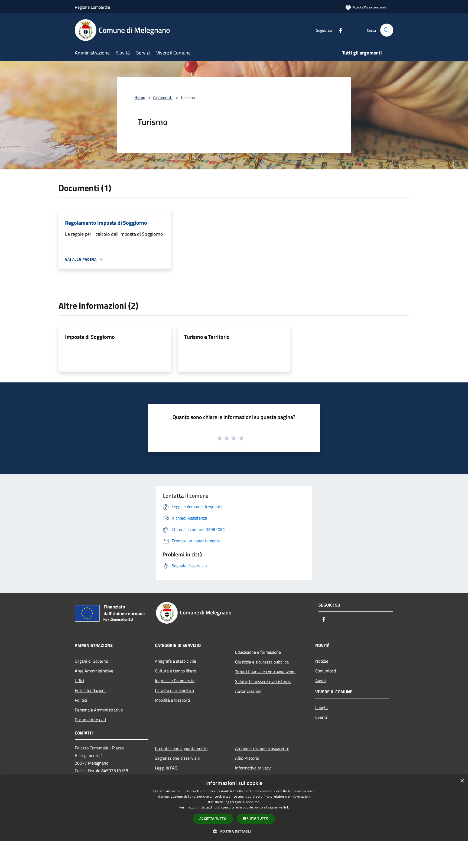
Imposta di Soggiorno (90, 337)
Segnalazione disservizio (177, 758)
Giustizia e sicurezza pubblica (262, 662)
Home (139, 97)
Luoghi (321, 707)
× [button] (462, 781)
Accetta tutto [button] (213, 818)
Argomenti (163, 97)
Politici (81, 700)
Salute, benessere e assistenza (263, 681)
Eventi (321, 717)
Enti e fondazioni (90, 690)
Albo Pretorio (247, 758)
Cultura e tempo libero (175, 671)
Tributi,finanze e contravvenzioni (265, 671)
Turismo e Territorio (207, 337)
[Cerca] (386, 30)
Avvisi (320, 680)
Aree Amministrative (94, 671)
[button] (234, 831)
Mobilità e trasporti (172, 700)
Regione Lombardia (92, 7)
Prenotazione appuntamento (181, 748)
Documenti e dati (90, 719)
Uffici (79, 680)
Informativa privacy (253, 768)
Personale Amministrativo (99, 710)
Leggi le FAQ (166, 768)
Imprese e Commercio (174, 680)
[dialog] (234, 808)
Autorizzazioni (248, 691)
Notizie (321, 661)
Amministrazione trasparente (262, 748)
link (286, 807)
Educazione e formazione (258, 652)
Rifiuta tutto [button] (256, 818)
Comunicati (325, 671)
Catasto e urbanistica (174, 690)
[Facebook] (338, 30)
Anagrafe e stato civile (175, 661)
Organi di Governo (91, 661)
